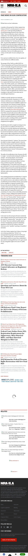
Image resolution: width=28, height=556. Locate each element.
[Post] (10, 555)
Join (11, 1)
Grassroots (3, 510)
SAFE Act (11, 252)
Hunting (16, 507)
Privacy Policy (4, 520)
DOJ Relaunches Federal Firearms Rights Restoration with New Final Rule (14, 361)
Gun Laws (16, 504)
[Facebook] (4, 555)
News (9, 12)
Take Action (16, 510)
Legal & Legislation (5, 329)
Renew (14, 1)
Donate (18, 1)
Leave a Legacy (17, 517)
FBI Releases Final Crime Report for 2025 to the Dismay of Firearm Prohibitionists (13, 309)
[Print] (16, 555)
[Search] (25, 5)
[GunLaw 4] (14, 471)
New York (4, 252)
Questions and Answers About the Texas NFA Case (14, 286)
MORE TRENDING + (5, 376)
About (2, 514)
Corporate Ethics (5, 517)
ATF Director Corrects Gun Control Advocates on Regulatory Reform (13, 267)
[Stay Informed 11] (14, 460)
